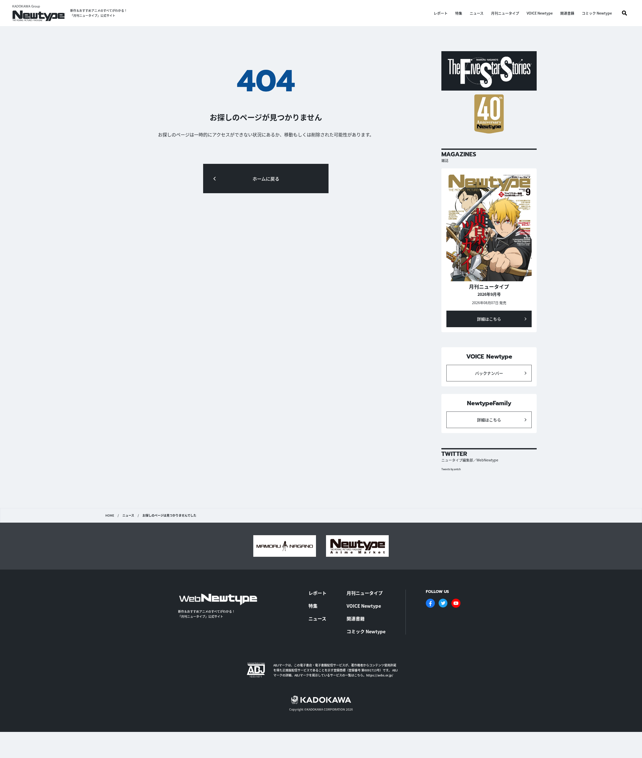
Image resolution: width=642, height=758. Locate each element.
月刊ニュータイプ (505, 13)
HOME (109, 515)
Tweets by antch (451, 469)
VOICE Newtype (540, 13)
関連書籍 (567, 13)
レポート (441, 13)
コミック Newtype (597, 13)
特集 (458, 13)
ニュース (477, 13)
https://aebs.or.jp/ (379, 675)
